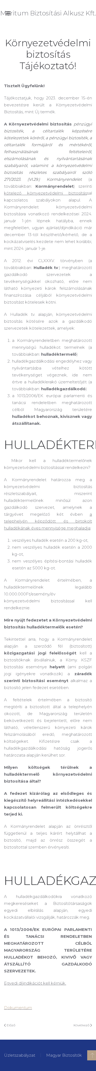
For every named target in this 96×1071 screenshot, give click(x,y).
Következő (82, 1025)
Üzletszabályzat (19, 1055)
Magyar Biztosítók (64, 1055)
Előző (10, 1025)
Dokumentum (18, 1007)
